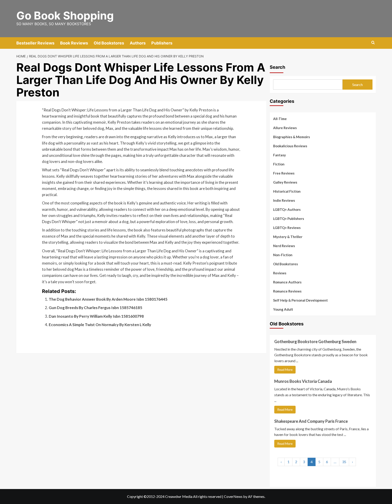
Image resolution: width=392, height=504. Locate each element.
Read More (285, 369)
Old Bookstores (109, 43)
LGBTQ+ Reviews (287, 228)
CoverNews (233, 496)
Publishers (161, 43)
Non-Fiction (282, 255)
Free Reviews (283, 173)
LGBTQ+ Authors (287, 209)
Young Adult (283, 309)
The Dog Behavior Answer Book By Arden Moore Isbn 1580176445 (108, 299)
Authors (138, 43)
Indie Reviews (284, 200)
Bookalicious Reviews (290, 146)
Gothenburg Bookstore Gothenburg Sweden (315, 341)
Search (277, 67)
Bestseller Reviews (35, 43)
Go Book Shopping (65, 15)
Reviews (279, 273)
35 (344, 462)
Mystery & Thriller (287, 237)
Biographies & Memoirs (291, 137)
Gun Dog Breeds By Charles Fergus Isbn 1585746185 (95, 307)
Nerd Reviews (284, 246)
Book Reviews (74, 43)
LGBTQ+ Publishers (288, 218)
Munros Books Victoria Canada (303, 381)
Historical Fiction (287, 191)
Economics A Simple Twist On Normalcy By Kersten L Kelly (100, 324)
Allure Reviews (285, 128)
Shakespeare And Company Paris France (311, 421)
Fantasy (279, 155)
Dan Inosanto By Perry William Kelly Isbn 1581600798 (96, 316)
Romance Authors (287, 282)
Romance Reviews (287, 291)
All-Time (280, 119)
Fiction (278, 164)
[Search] (373, 43)
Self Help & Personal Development (300, 300)
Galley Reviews (285, 182)
